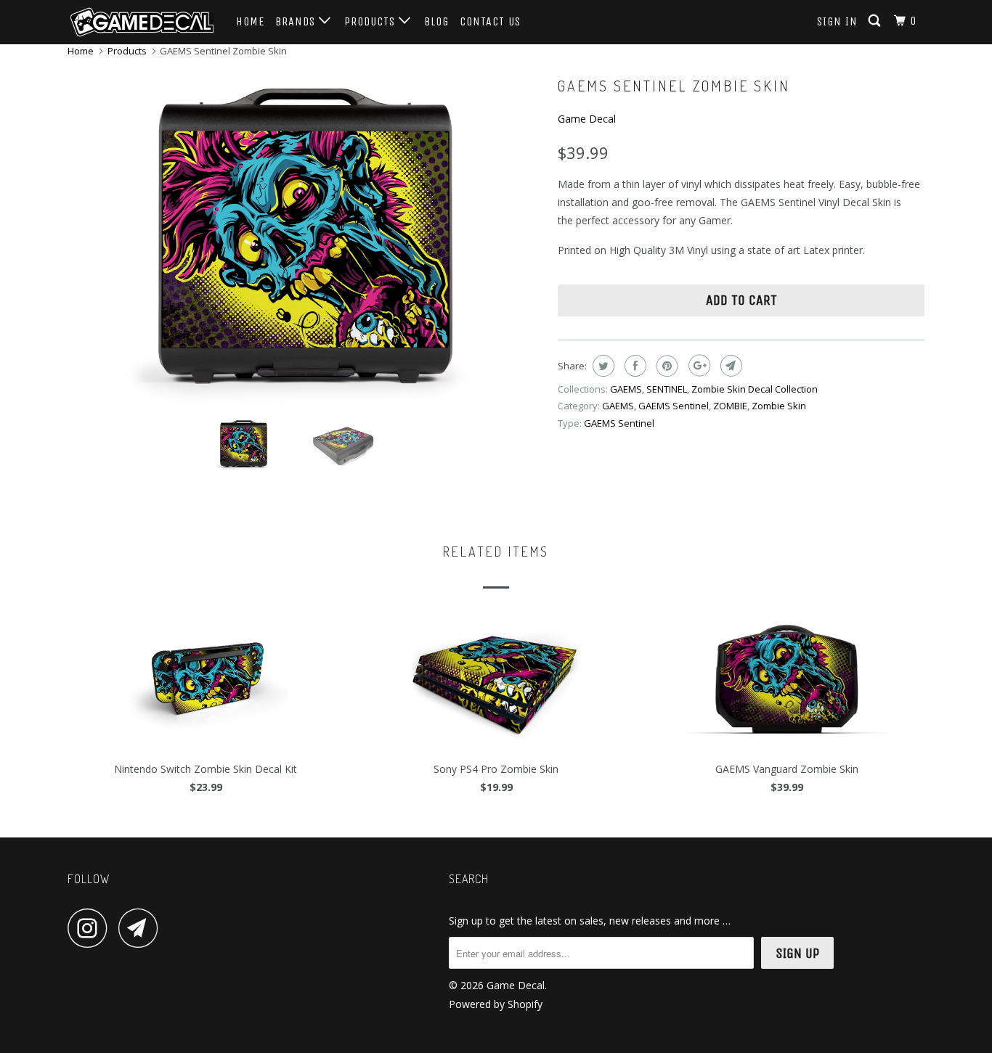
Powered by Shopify (495, 1004)
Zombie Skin (779, 405)
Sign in (837, 21)
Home (250, 21)
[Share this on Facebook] (633, 366)
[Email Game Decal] (142, 928)
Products (371, 21)
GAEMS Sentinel (673, 405)
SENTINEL (666, 389)
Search (469, 879)
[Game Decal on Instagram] (91, 928)
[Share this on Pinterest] (665, 366)
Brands (297, 21)
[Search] (876, 21)
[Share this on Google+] (697, 366)
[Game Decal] (142, 22)
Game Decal (587, 119)
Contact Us (490, 21)
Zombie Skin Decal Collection (754, 389)
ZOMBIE (730, 405)
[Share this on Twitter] (601, 366)
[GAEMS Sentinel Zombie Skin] (305, 238)
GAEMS (626, 389)
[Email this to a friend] (729, 366)
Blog (436, 21)
